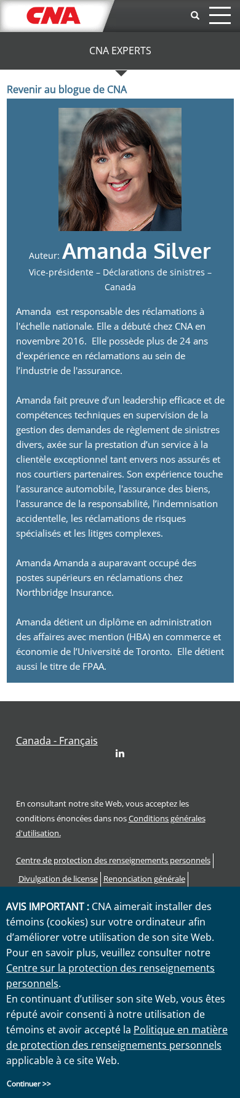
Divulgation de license (58, 879)
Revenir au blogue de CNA (67, 89)
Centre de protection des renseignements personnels (113, 860)
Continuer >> (29, 1083)
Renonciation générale (144, 879)
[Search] (195, 16)
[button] (57, 740)
